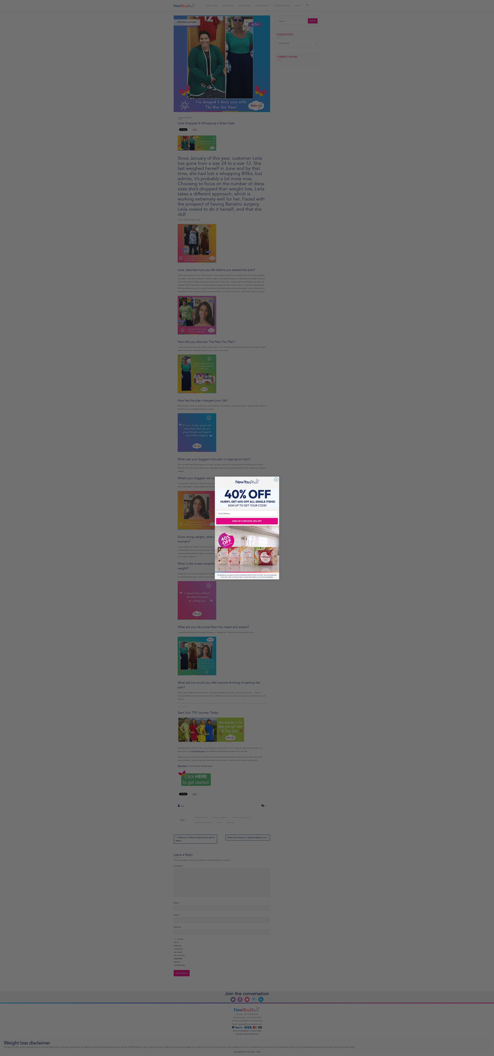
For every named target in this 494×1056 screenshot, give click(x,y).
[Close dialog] (276, 480)
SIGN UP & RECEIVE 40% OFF (247, 521)
